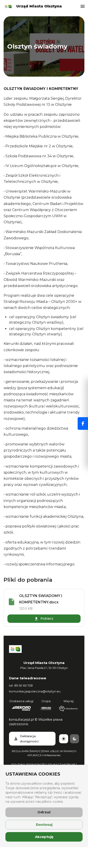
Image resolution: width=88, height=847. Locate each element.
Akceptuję (44, 837)
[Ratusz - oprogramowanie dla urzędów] (46, 708)
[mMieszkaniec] (68, 708)
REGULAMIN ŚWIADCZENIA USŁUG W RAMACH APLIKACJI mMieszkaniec (44, 753)
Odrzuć (44, 812)
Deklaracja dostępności (29, 738)
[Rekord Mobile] (21, 708)
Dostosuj (44, 824)
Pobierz (46, 618)
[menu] (82, 6)
